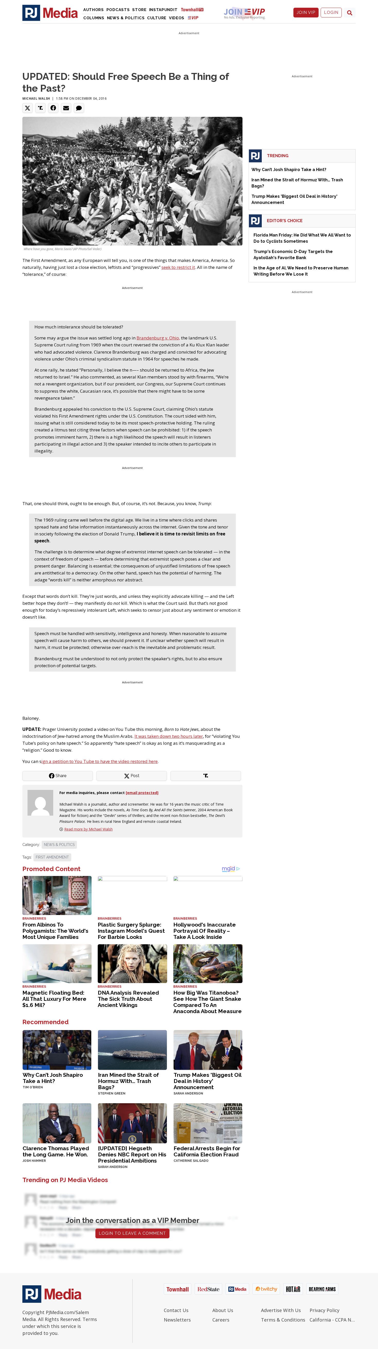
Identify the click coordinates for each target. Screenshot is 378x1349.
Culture (156, 18)
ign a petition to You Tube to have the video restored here (99, 761)
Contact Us (176, 1310)
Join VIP (306, 12)
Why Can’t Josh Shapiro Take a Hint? (53, 1078)
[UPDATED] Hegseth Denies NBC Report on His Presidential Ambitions (132, 1154)
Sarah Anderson (188, 1093)
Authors (93, 9)
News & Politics (126, 18)
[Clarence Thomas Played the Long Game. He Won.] (57, 1122)
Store (139, 9)
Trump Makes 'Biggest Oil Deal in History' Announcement (207, 1081)
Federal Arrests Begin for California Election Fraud (207, 1151)
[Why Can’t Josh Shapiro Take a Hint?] (57, 1049)
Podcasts (118, 9)
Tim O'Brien (33, 1087)
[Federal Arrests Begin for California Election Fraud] (208, 1122)
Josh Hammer (34, 1161)
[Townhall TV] (194, 9)
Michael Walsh (36, 98)
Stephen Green (111, 1093)
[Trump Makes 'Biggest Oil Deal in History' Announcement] (208, 1049)
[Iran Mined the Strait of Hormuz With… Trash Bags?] (132, 1049)
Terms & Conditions (283, 1320)
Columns (93, 18)
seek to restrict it (178, 267)
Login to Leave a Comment (132, 1233)
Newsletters (177, 1320)
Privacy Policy (324, 1310)
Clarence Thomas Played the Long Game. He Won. (56, 1151)
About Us (222, 1310)
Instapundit (163, 9)
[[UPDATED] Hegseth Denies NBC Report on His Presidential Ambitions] (132, 1122)
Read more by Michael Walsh (88, 829)
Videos (176, 18)
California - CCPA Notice (333, 1320)
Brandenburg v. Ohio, (158, 338)
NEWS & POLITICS (59, 845)
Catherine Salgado (191, 1161)
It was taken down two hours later (168, 736)
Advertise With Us (281, 1310)
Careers (220, 1320)
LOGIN (331, 12)
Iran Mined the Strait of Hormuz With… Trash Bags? (128, 1081)
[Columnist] (42, 802)
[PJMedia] (50, 13)
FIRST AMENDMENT (52, 857)
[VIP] (193, 17)
